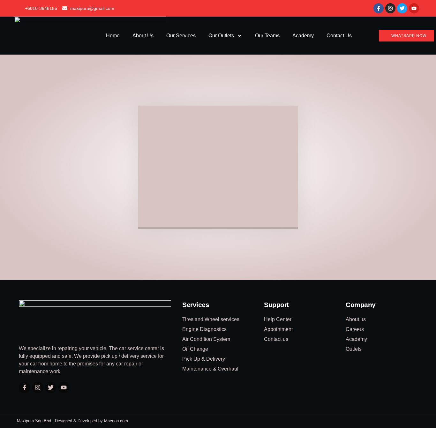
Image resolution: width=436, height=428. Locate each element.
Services (195, 304)
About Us (143, 35)
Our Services (181, 35)
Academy (303, 35)
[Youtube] (414, 8)
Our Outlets (221, 35)
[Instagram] (390, 8)
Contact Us (339, 35)
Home (113, 35)
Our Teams (267, 35)
